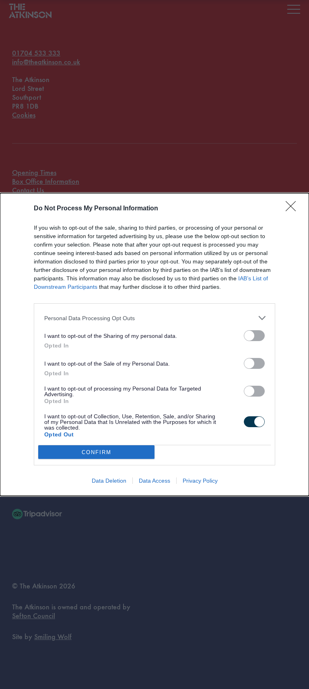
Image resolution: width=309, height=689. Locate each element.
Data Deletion (109, 480)
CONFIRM (96, 452)
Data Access (154, 480)
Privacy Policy (200, 480)
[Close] (293, 208)
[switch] (254, 335)
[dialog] (154, 344)
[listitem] (154, 318)
